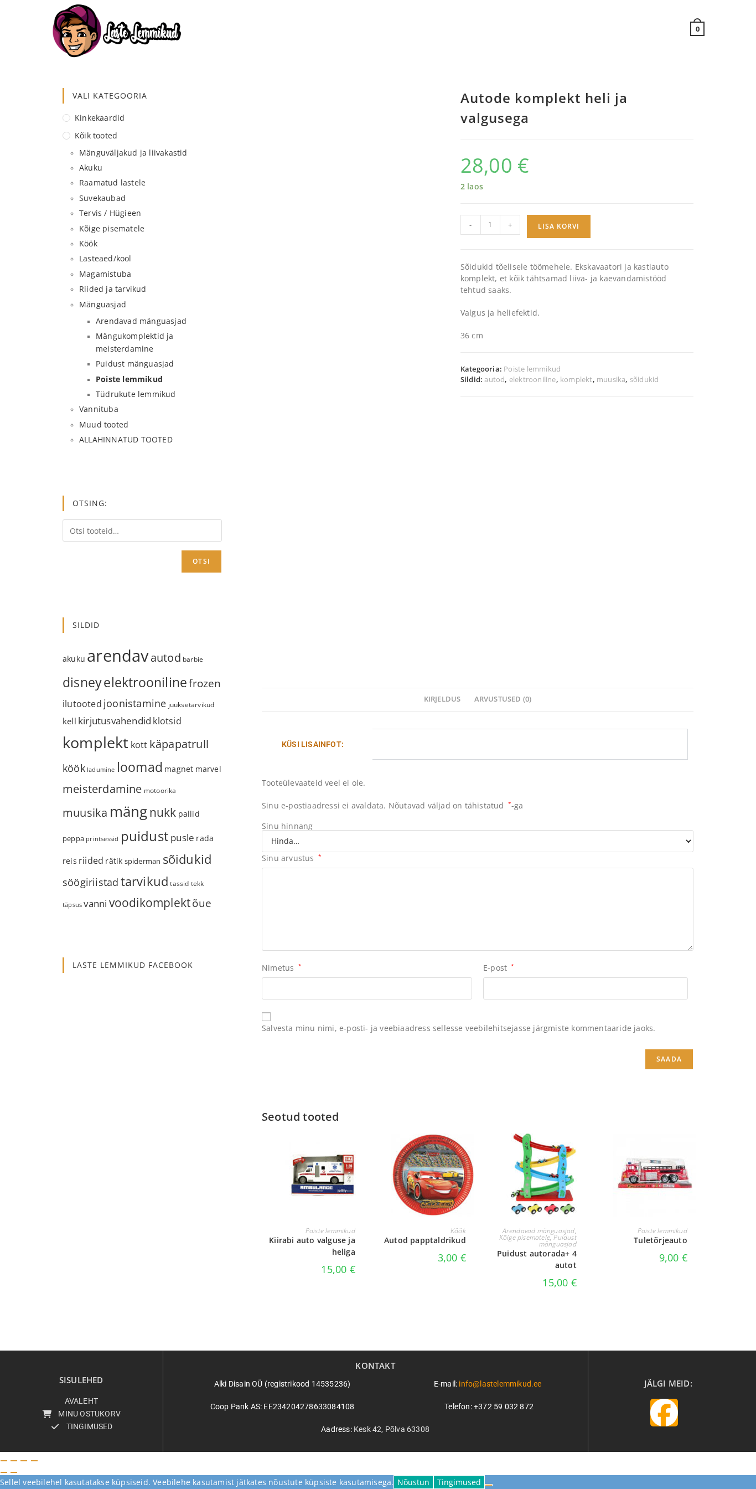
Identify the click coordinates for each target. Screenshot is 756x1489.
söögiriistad (90, 882)
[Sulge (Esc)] (34, 1461)
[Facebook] (664, 1412)
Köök (458, 1230)
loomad (140, 767)
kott (139, 745)
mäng (129, 811)
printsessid (102, 838)
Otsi (201, 561)
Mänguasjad (102, 304)
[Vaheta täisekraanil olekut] (14, 1461)
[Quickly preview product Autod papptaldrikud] (469, 1153)
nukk (163, 812)
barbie (193, 659)
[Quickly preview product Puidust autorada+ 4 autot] (579, 1153)
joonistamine (134, 703)
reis (70, 861)
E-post (499, 967)
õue (201, 903)
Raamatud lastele (112, 182)
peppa (73, 838)
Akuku (90, 167)
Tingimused (459, 1482)
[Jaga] (24, 1461)
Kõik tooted (96, 135)
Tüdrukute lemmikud (136, 394)
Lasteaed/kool (105, 258)
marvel (208, 769)
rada (205, 838)
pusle (182, 837)
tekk (197, 883)
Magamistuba (105, 274)
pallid (189, 813)
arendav (117, 656)
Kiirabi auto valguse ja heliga (312, 1246)
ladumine (101, 770)
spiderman (143, 861)
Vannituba (98, 409)
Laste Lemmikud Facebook (133, 965)
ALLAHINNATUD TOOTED (126, 439)
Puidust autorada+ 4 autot (537, 1259)
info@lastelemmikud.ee (500, 1383)
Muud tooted (103, 424)
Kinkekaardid (100, 117)
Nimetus (282, 967)
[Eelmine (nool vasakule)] (4, 1472)
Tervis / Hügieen (110, 213)
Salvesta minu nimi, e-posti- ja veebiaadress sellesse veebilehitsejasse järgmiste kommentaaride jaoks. (458, 1028)
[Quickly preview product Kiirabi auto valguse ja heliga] (358, 1153)
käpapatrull (179, 743)
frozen (205, 683)
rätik (113, 861)
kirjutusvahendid (114, 720)
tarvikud (145, 881)
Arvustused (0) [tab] (503, 699)
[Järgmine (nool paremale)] (14, 1472)
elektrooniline (532, 379)
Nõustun (413, 1482)
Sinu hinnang (287, 826)
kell (69, 721)
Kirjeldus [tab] (442, 699)
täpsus (72, 904)
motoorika (160, 790)
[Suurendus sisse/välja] (4, 1461)
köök (74, 768)
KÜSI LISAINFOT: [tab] (313, 744)
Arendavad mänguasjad (539, 1230)
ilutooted (82, 704)
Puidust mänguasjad (558, 1241)
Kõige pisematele (524, 1237)
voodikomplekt (150, 902)
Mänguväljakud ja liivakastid (133, 152)
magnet (178, 769)
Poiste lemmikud (532, 369)
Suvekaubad (102, 198)
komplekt (576, 379)
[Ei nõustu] (489, 1485)
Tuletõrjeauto (660, 1240)
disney (82, 682)
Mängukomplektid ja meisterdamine (135, 342)
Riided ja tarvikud (113, 289)
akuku (74, 658)
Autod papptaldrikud (425, 1240)
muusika (611, 379)
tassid (179, 883)
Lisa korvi (558, 226)
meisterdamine (102, 788)
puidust (145, 836)
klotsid (167, 721)
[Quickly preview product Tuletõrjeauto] (690, 1153)
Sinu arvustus (292, 858)
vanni (95, 903)
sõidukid (644, 379)
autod (494, 379)
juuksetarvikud (191, 704)
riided (91, 860)
